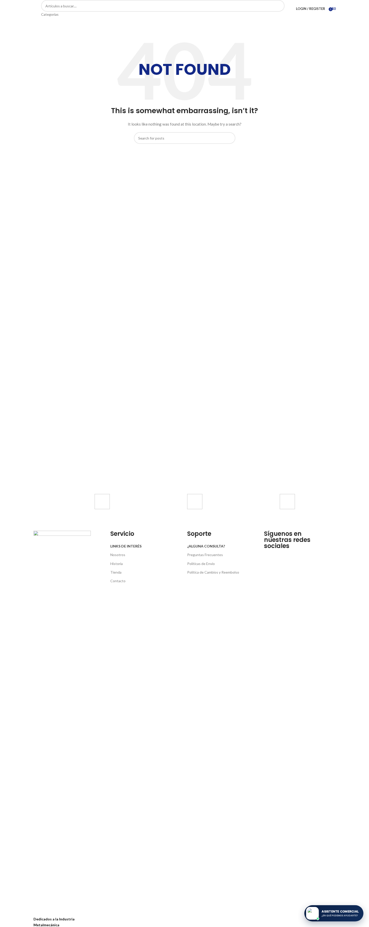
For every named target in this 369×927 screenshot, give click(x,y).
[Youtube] (297, 555)
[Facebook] (270, 555)
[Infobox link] (130, 510)
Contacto (118, 581)
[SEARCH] (279, 8)
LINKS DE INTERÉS (126, 546)
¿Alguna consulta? (206, 546)
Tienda (115, 572)
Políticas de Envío (201, 563)
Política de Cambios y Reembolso (213, 572)
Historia (116, 563)
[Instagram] (283, 555)
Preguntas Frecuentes (205, 555)
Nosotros (117, 555)
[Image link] (62, 720)
